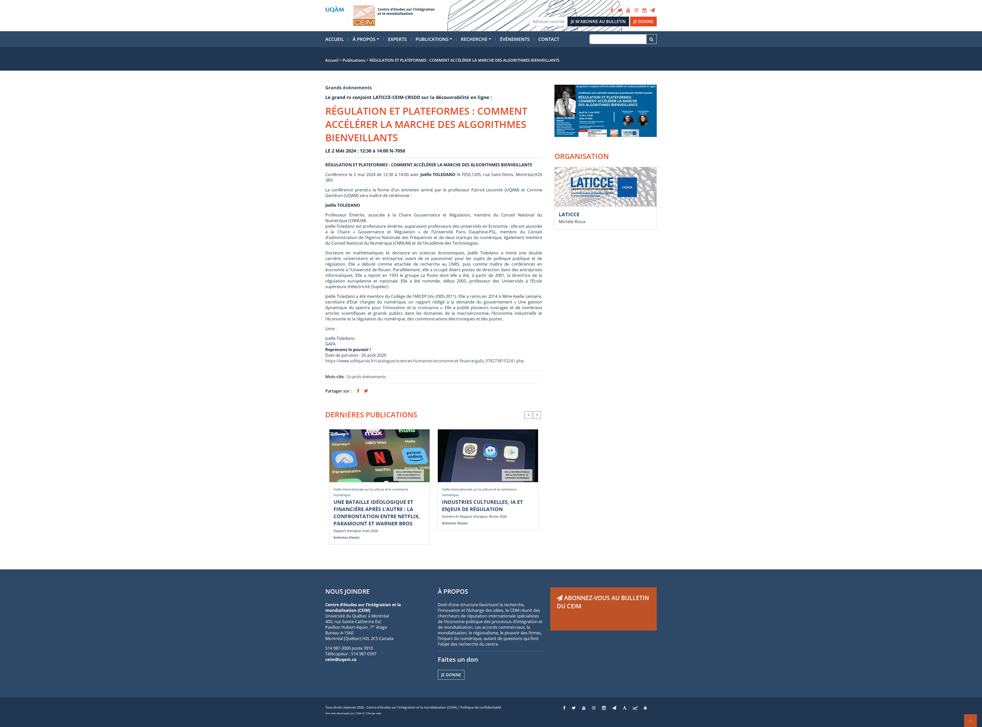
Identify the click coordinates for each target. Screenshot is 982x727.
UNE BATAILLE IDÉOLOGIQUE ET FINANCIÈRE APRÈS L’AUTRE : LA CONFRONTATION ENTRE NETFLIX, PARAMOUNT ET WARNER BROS (376, 512)
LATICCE (569, 214)
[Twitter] (620, 10)
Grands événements (348, 87)
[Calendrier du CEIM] (644, 10)
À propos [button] (364, 39)
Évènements (515, 39)
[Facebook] (612, 10)
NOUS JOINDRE (347, 591)
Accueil (334, 39)
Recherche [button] (474, 39)
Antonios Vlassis (346, 537)
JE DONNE (643, 21)
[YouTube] (628, 10)
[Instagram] (636, 10)
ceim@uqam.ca (340, 659)
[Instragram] (594, 708)
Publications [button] (432, 39)
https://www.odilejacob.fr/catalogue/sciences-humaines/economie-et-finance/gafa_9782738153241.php (424, 361)
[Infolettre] (652, 10)
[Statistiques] (635, 708)
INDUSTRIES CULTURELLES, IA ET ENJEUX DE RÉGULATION (482, 505)
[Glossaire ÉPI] (625, 708)
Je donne (451, 675)
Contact (548, 39)
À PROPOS (453, 591)
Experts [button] (397, 39)
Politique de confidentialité (480, 707)
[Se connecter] (645, 708)
